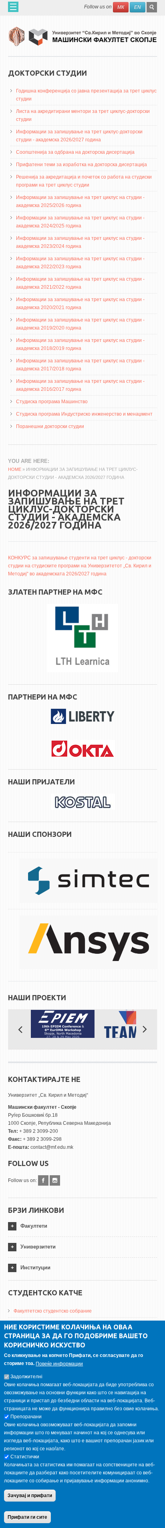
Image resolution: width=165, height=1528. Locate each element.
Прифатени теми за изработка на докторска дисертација (81, 164)
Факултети (33, 1226)
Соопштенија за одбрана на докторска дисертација (75, 152)
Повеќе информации (59, 1364)
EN (137, 7)
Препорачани (26, 1416)
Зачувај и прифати (30, 1495)
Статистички (24, 1457)
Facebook (43, 1180)
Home (14, 469)
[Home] (82, 33)
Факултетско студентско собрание (53, 1311)
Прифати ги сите (27, 1517)
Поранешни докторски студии (50, 426)
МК (120, 7)
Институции (35, 1268)
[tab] (82, 1226)
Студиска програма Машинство (52, 401)
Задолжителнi (26, 1376)
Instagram (55, 1180)
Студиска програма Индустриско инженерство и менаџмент (84, 414)
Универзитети (38, 1247)
